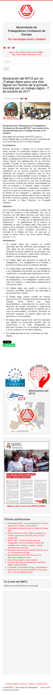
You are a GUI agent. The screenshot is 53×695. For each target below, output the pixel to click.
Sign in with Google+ (35, 52)
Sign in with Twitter (19, 54)
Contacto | (24, 683)
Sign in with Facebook (18, 52)
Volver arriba (45, 687)
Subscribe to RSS (34, 54)
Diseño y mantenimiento (37, 683)
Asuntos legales (12, 683)
